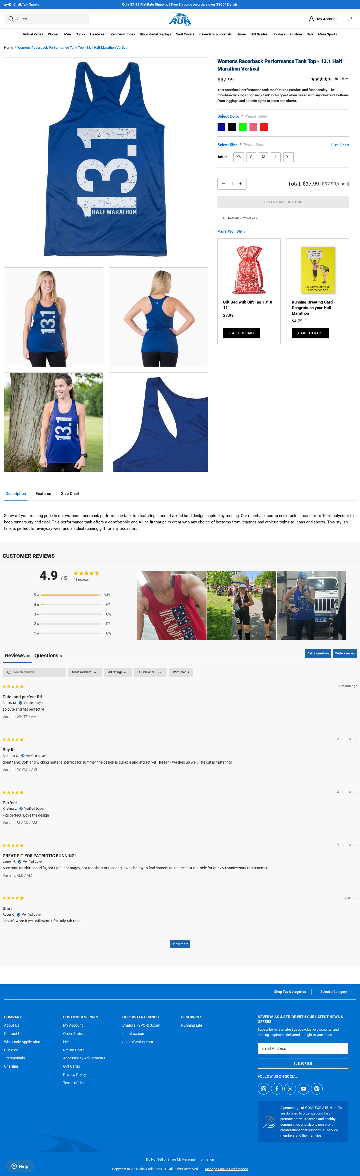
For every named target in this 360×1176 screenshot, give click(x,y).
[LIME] (243, 127)
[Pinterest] (317, 1089)
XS (238, 157)
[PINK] (253, 127)
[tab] (48, 656)
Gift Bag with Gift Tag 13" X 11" (247, 305)
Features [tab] (43, 493)
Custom (296, 34)
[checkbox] (181, 672)
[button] (33, 34)
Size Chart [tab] (70, 493)
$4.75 (297, 321)
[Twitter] (290, 1089)
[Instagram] (263, 1089)
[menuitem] (323, 18)
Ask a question (318, 653)
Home (8, 48)
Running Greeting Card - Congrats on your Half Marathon (313, 308)
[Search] (11, 19)
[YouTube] (303, 1089)
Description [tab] (16, 493)
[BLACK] (232, 127)
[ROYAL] (221, 127)
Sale (310, 34)
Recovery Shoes (123, 34)
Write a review (345, 653)
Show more (180, 944)
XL (288, 157)
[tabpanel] (180, 810)
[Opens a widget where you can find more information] (20, 1166)
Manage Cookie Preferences (226, 1169)
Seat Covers (185, 34)
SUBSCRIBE (302, 1064)
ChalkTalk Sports (26, 4)
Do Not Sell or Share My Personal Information (180, 1159)
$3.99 (228, 315)
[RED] (264, 127)
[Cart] (349, 18)
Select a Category (333, 992)
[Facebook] (277, 1089)
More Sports (327, 34)
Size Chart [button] (340, 145)
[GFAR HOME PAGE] (180, 19)
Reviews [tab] (17, 655)
